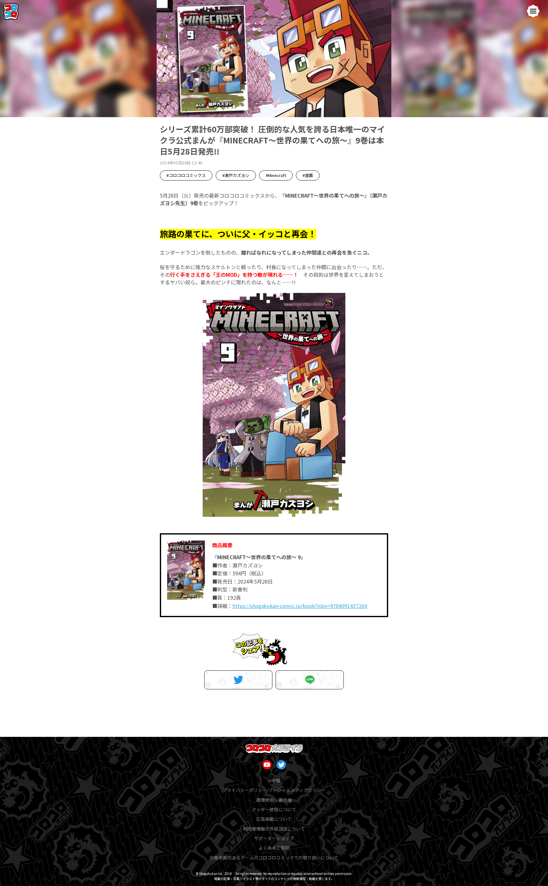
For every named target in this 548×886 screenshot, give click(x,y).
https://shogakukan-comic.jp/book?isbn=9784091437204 (299, 606)
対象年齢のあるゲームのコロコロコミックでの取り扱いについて (274, 857)
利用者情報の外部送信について (274, 829)
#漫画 (308, 175)
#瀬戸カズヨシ (235, 175)
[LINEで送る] (310, 679)
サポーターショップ (274, 838)
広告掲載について (274, 819)
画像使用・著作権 (274, 800)
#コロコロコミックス (186, 175)
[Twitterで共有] (238, 679)
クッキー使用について (274, 809)
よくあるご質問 (274, 848)
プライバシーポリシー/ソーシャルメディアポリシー (274, 790)
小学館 (274, 780)
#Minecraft (276, 175)
